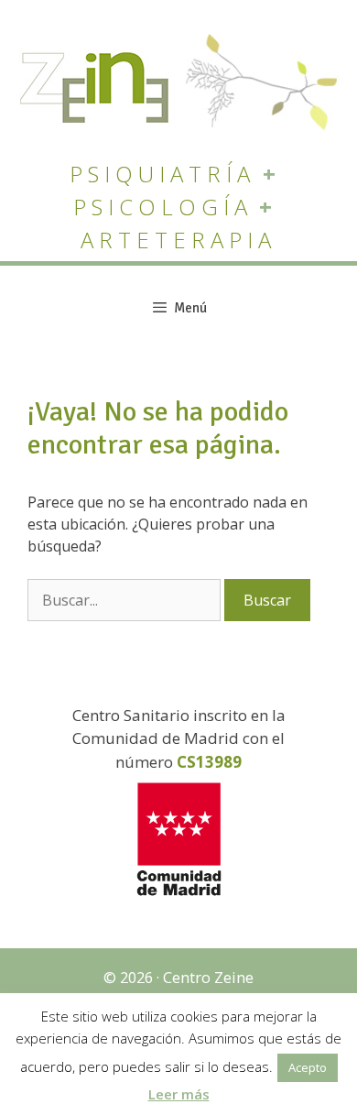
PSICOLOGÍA (163, 206)
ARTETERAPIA (178, 239)
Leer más (179, 1094)
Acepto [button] (307, 1067)
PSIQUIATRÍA (162, 174)
